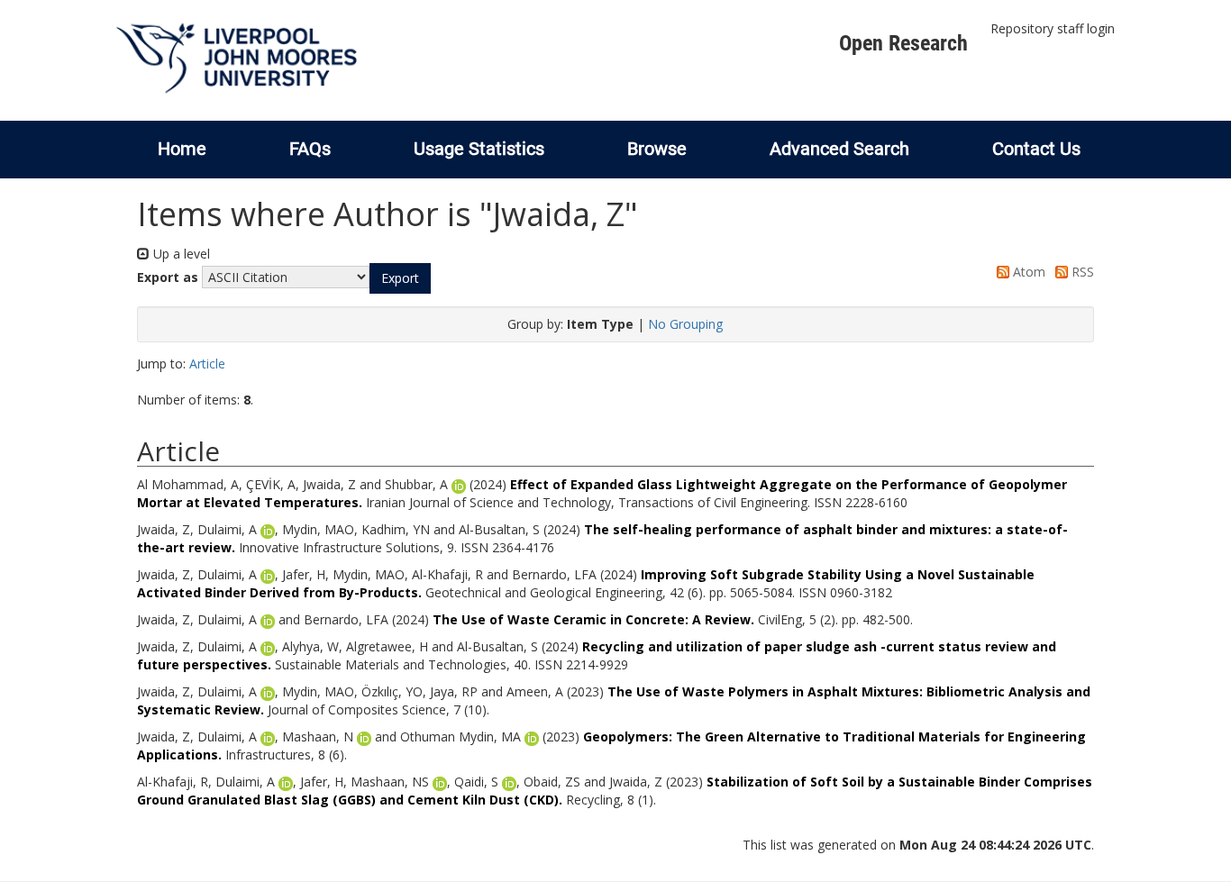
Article (207, 363)
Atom (1027, 271)
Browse (657, 148)
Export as (167, 277)
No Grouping (685, 323)
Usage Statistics (479, 148)
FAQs (310, 148)
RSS (1081, 271)
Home (182, 148)
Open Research (903, 43)
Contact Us (1036, 148)
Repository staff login (1052, 28)
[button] (400, 278)
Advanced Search (839, 148)
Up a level (180, 253)
